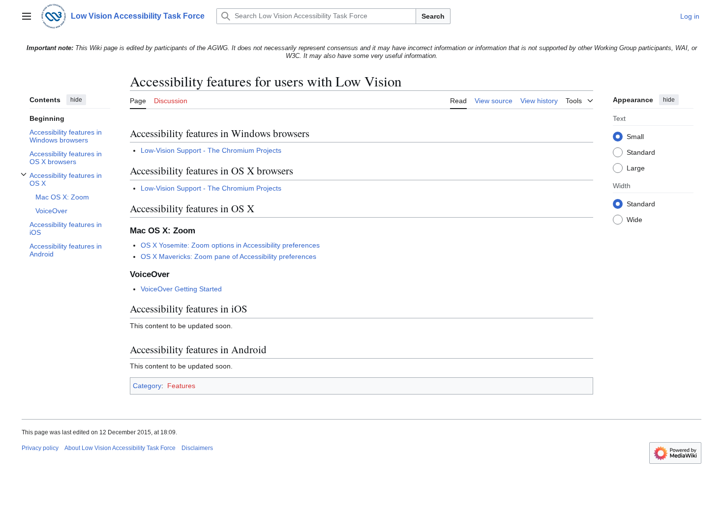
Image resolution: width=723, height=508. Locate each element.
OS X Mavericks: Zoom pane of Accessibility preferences (228, 256)
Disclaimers (197, 448)
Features (181, 386)
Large (636, 168)
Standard (641, 153)
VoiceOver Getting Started (181, 289)
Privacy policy (40, 448)
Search (433, 16)
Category (147, 386)
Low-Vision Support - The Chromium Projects (211, 150)
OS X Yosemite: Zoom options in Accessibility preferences (230, 245)
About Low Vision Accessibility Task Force (120, 448)
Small (635, 137)
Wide (634, 220)
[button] (26, 16)
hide (76, 99)
